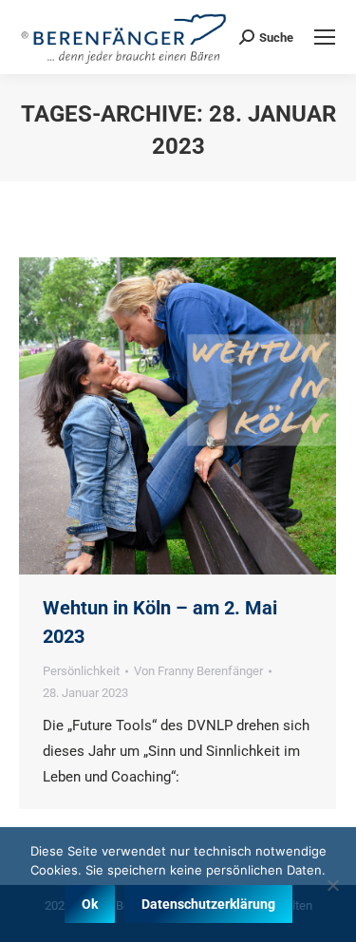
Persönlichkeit (81, 671)
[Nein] (332, 885)
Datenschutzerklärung (208, 904)
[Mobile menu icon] (324, 37)
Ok (90, 904)
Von (198, 671)
